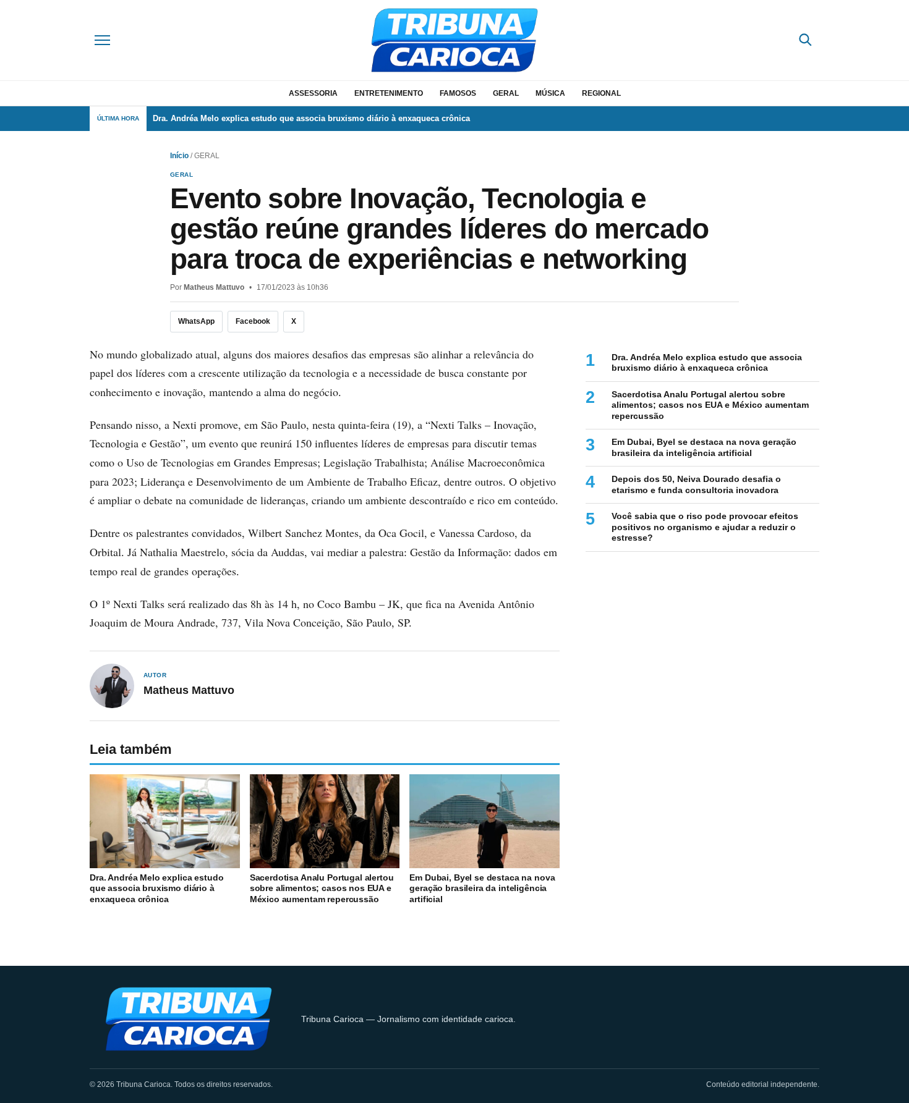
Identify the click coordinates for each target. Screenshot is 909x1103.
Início (179, 155)
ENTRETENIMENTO (388, 93)
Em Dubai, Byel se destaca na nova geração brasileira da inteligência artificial (482, 888)
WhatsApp (196, 321)
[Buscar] (805, 40)
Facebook (253, 321)
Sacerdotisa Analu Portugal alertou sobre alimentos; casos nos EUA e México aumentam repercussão (322, 888)
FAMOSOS (458, 93)
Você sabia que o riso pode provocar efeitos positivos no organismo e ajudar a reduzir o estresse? (705, 527)
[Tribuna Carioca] (454, 40)
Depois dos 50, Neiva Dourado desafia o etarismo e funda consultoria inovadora (696, 484)
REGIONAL (601, 93)
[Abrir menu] (104, 40)
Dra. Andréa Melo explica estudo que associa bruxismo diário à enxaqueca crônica (311, 118)
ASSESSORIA (313, 93)
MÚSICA (550, 93)
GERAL (506, 93)
